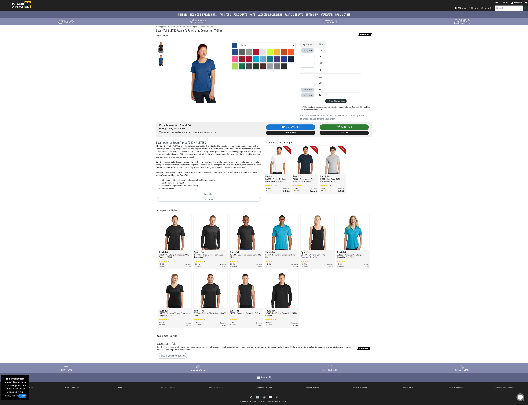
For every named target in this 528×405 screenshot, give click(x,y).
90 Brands (461, 8)
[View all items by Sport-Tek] (365, 34)
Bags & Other (342, 14)
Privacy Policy (11, 396)
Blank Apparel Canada (278, 401)
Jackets (270, 14)
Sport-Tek (161, 30)
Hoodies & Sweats (203, 14)
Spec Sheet (209, 194)
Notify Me (307, 50)
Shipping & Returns (216, 387)
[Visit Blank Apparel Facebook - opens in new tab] (258, 397)
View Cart (344, 133)
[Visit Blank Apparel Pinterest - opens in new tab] (277, 397)
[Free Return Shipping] (330, 21)
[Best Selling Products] (330, 368)
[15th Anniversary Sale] (66, 21)
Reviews (474, 8)
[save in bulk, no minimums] (198, 21)
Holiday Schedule (360, 387)
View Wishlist (290, 133)
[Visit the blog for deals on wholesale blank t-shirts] (251, 397)
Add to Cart (346, 127)
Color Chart (209, 199)
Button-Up (312, 14)
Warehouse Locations (264, 387)
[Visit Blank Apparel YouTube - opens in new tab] (271, 397)
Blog (120, 387)
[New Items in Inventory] (66, 368)
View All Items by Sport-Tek (172, 356)
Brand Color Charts (72, 387)
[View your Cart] (525, 2)
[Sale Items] (462, 368)
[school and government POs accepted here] (462, 21)
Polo (240, 14)
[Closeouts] (198, 368)
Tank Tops (225, 14)
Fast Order (487, 8)
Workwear (327, 14)
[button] (498, 2)
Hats (252, 14)
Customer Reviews (312, 387)
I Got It (22, 396)
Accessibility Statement (504, 387)
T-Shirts (183, 14)
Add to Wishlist (292, 127)
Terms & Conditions (456, 387)
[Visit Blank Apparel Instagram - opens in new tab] (264, 397)
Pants (294, 14)
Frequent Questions (168, 387)
